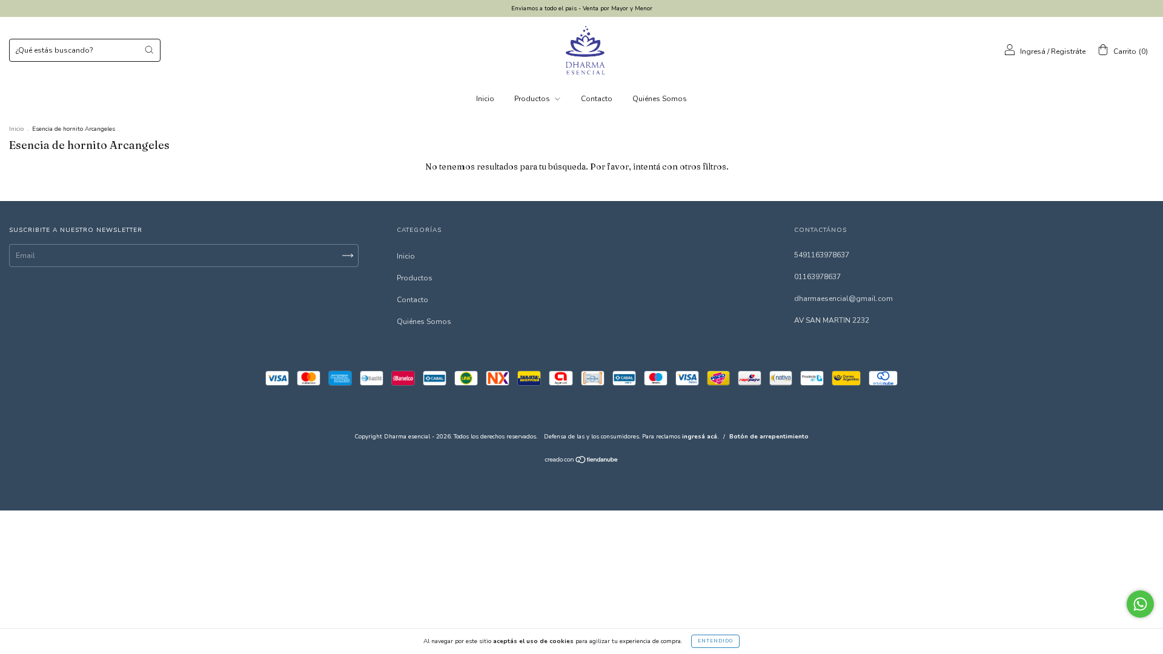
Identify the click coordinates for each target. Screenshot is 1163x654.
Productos (533, 99)
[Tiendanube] (582, 461)
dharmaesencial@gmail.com (843, 298)
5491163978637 (821, 255)
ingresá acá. (700, 436)
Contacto (596, 99)
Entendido (715, 641)
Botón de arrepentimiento (769, 436)
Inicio (485, 99)
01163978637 (817, 277)
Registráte (1068, 51)
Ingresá (1032, 51)
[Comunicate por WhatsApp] (1140, 604)
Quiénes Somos (659, 99)
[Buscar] (149, 49)
